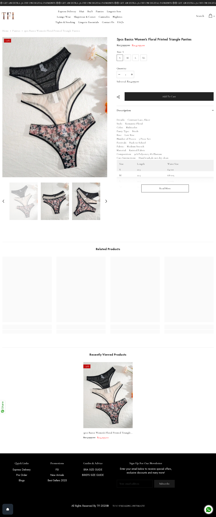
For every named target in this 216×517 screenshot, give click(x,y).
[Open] (7, 509)
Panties (16, 30)
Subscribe (164, 483)
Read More (165, 188)
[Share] (119, 97)
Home (5, 30)
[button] (3, 201)
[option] (54, 107)
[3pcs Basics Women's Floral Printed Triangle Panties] (108, 395)
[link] (27, 327)
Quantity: (122, 68)
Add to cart (169, 96)
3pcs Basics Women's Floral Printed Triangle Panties (107, 433)
